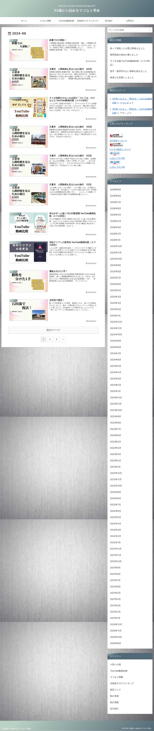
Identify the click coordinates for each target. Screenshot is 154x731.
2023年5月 (115, 441)
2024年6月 (115, 359)
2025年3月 (115, 303)
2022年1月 (115, 542)
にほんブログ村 (117, 158)
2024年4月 (115, 372)
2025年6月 (115, 284)
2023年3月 (115, 454)
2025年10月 (116, 259)
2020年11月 (116, 630)
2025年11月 (116, 252)
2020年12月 (116, 624)
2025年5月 (115, 290)
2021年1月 (115, 618)
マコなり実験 (116, 677)
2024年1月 (115, 391)
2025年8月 (115, 271)
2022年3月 (115, 530)
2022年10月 (116, 485)
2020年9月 (115, 643)
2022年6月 (115, 511)
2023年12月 (116, 397)
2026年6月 (115, 208)
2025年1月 (115, 315)
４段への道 (115, 664)
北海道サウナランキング (122, 683)
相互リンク (115, 689)
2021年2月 (115, 611)
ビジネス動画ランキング (120, 149)
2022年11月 (116, 479)
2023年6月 (115, 435)
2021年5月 (115, 593)
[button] (150, 30)
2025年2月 (115, 309)
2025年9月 (115, 265)
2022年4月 (115, 523)
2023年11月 (116, 403)
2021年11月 (115, 555)
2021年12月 (116, 548)
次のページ (53, 330)
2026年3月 (115, 227)
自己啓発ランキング (118, 140)
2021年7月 (115, 580)
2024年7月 (115, 353)
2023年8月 (115, 422)
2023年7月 (115, 429)
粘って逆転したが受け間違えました (127, 48)
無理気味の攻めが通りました (124, 54)
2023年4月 (115, 448)
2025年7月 (115, 277)
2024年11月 (116, 328)
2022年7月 (115, 504)
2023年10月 (116, 410)
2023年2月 (115, 460)
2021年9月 (115, 567)
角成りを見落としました (122, 77)
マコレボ (124, 103)
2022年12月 (116, 473)
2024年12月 (116, 322)
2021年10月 (116, 561)
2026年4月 (115, 221)
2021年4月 (115, 599)
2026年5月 (115, 214)
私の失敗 (114, 696)
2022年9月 (115, 492)
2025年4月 (115, 296)
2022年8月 (115, 498)
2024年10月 (116, 334)
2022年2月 (115, 536)
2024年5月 (115, 366)
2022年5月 (115, 517)
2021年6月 (115, 586)
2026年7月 (115, 202)
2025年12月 (116, 246)
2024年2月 (115, 385)
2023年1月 (115, 467)
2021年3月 (115, 605)
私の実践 (114, 702)
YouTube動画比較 (119, 671)
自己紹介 (114, 708)
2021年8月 (115, 574)
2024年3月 (115, 378)
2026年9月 (115, 189)
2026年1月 (115, 240)
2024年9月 (115, 340)
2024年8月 (115, 347)
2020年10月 (116, 637)
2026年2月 (115, 233)
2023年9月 (115, 416)
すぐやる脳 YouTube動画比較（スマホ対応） (130, 63)
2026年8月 (115, 196)
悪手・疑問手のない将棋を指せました (128, 71)
